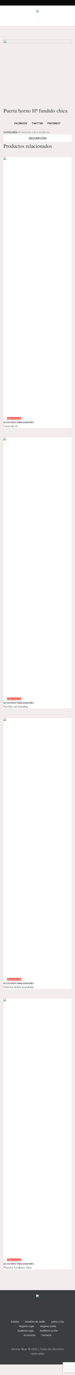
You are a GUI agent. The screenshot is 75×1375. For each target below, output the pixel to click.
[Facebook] (32, 1308)
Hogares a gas (26, 1326)
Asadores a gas (25, 1330)
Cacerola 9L (10, 426)
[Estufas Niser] (37, 11)
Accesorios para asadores (34, 132)
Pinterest (54, 123)
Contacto (46, 1335)
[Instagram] (41, 1308)
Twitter (37, 123)
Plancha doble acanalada (18, 987)
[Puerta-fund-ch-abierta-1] (37, 73)
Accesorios (30, 1335)
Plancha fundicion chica (17, 1267)
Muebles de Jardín (35, 1321)
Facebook (20, 123)
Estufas (15, 1321)
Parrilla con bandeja (15, 706)
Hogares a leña (48, 1326)
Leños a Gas (57, 1321)
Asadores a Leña (49, 1330)
